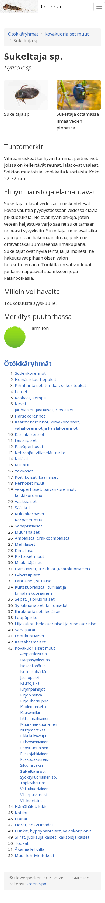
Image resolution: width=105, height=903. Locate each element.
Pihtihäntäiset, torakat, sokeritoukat (50, 385)
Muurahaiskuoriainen (38, 724)
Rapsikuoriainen (34, 747)
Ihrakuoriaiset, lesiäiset (38, 611)
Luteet (21, 391)
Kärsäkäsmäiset (30, 642)
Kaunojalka (30, 683)
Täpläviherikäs (33, 782)
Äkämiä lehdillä (29, 849)
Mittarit (22, 464)
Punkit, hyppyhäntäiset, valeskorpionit (53, 831)
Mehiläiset (25, 544)
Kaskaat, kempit (30, 397)
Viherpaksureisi (33, 794)
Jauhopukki (29, 677)
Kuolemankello (33, 706)
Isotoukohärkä (33, 671)
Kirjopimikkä (31, 695)
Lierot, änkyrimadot (34, 824)
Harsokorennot (30, 416)
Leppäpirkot (27, 617)
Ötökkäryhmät (23, 34)
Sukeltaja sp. (33, 771)
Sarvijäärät (25, 629)
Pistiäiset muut (29, 556)
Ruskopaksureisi (34, 759)
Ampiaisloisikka (33, 653)
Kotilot (21, 812)
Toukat (22, 843)
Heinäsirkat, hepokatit (37, 379)
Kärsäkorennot (29, 434)
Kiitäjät (21, 458)
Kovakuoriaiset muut (67, 34)
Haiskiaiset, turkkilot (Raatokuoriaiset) (52, 568)
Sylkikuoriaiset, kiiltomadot (41, 605)
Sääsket (22, 507)
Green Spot (36, 883)
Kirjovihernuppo (34, 701)
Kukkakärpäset (29, 513)
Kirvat (20, 403)
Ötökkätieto (56, 6)
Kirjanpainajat (32, 689)
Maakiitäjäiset (28, 562)
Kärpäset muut (29, 519)
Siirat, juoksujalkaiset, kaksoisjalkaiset (52, 837)
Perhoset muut (29, 483)
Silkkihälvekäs (32, 765)
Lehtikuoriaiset (29, 635)
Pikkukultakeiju (33, 735)
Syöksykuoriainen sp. (38, 777)
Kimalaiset (25, 550)
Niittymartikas (33, 730)
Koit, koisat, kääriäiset (36, 477)
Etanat (21, 818)
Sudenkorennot (30, 373)
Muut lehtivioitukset (34, 855)
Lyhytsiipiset (27, 575)
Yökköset (24, 471)
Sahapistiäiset (28, 525)
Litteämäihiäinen (35, 718)
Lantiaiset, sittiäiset (34, 580)
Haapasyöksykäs (35, 659)
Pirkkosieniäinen (34, 741)
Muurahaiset (27, 532)
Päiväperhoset (29, 446)
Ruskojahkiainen (34, 753)
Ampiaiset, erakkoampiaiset (42, 538)
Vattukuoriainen (34, 788)
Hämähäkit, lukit (31, 806)
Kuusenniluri (30, 712)
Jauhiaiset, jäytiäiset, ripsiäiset (44, 409)
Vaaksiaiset (26, 501)
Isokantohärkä (33, 665)
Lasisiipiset (26, 440)
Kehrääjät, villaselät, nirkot (41, 452)
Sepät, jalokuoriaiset (35, 599)
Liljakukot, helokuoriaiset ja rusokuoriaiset (56, 623)
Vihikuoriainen (32, 800)
